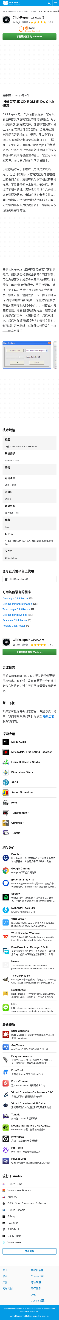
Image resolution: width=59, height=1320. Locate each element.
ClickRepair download (15, 614)
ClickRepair (28, 17)
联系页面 (48, 716)
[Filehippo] (11, 3)
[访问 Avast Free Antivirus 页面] (29, 29)
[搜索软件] (49, 3)
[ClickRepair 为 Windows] (6, 20)
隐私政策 (36, 1282)
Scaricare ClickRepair (15, 620)
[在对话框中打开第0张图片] (27, 355)
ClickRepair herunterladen (17, 604)
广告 (5, 1282)
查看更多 (29, 1251)
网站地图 (8, 1288)
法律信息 (36, 1288)
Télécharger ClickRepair (16, 609)
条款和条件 (37, 1270)
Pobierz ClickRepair (14, 625)
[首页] (4, 11)
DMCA (34, 1294)
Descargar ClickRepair (15, 598)
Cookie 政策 (38, 1276)
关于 (5, 1270)
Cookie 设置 (38, 1300)
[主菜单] (56, 3)
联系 (5, 1276)
